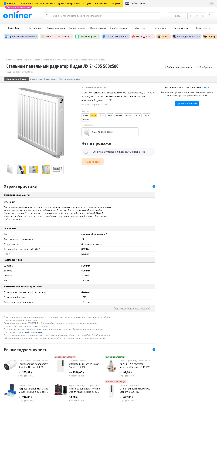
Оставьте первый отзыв (96, 87)
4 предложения (76, 376)
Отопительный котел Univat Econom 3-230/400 (134, 390)
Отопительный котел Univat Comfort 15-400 (84, 365)
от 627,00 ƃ (126, 397)
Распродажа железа (187, 36)
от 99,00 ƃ (125, 372)
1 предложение (76, 400)
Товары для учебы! (116, 36)
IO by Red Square (88, 36)
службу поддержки (33, 332)
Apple (164, 36)
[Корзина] (211, 16)
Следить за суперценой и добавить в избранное (119, 152)
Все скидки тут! (143, 36)
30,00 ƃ (73, 397)
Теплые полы (24, 385)
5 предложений (25, 376)
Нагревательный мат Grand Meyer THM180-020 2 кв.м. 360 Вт (33, 390)
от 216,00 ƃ (25, 397)
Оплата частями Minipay (57, 36)
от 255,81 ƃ (25, 372)
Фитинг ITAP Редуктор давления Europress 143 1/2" (134, 365)
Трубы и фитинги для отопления (134, 361)
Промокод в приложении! (22, 36)
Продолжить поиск (187, 103)
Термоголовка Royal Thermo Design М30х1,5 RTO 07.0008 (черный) (84, 390)
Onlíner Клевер (138, 3)
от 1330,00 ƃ (76, 372)
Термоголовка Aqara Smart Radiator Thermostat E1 (33, 365)
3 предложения (126, 376)
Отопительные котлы (79, 361)
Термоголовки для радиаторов (33, 361)
